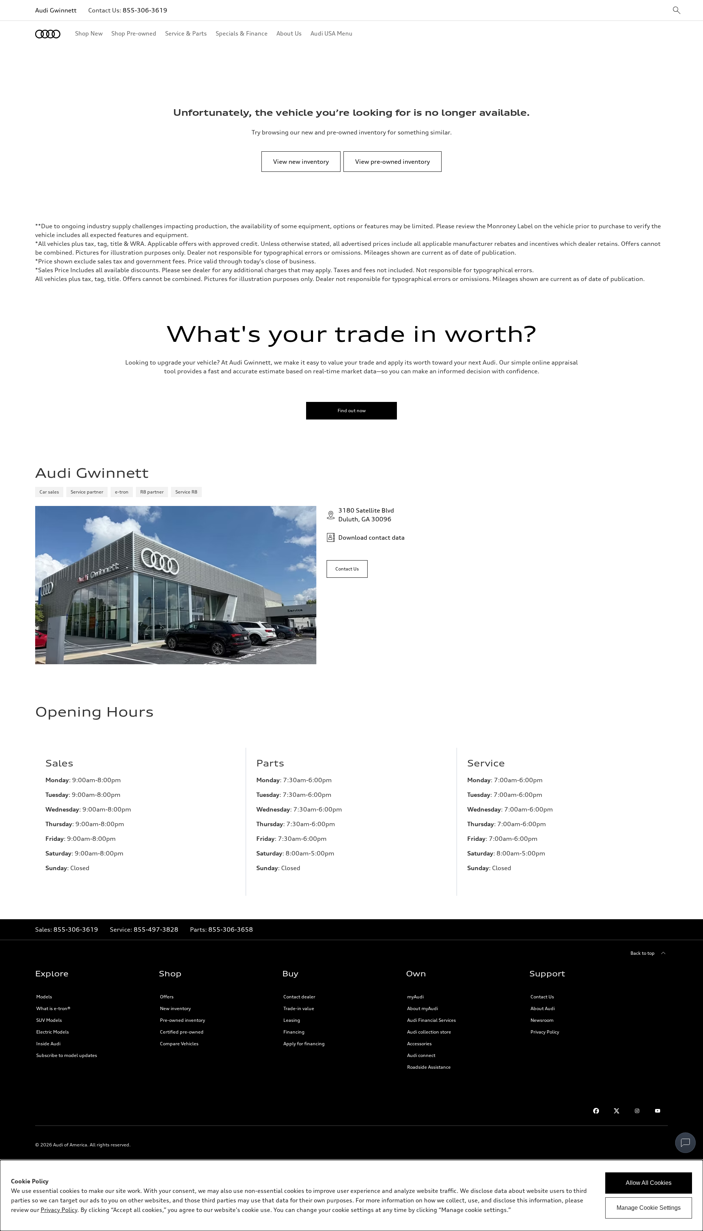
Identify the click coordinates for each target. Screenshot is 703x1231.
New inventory (175, 1008)
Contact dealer (299, 996)
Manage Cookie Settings (649, 1208)
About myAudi (422, 1008)
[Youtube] (657, 1111)
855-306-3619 (145, 10)
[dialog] (351, 1195)
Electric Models (52, 1032)
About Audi (543, 1008)
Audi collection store (429, 1032)
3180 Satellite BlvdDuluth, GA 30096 (366, 515)
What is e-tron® (53, 1008)
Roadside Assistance (429, 1067)
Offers (167, 996)
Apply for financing (304, 1043)
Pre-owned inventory (182, 1020)
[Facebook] (596, 1111)
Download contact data (371, 537)
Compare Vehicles (179, 1043)
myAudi (415, 996)
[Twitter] (616, 1111)
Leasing (291, 1020)
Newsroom (542, 1020)
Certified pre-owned (182, 1032)
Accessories (419, 1043)
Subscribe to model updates (66, 1055)
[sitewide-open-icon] (676, 11)
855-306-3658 (230, 929)
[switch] (685, 1142)
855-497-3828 (156, 929)
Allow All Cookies (649, 1183)
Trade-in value (298, 1008)
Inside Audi (48, 1043)
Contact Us (542, 996)
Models (44, 996)
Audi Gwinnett (56, 10)
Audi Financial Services (431, 1020)
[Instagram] (637, 1111)
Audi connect (421, 1055)
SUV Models (49, 1020)
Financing (294, 1032)
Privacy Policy (545, 1032)
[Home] (47, 34)
